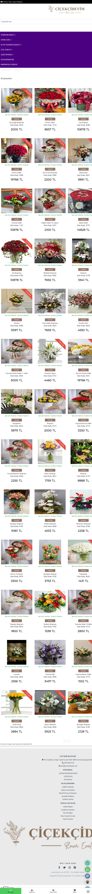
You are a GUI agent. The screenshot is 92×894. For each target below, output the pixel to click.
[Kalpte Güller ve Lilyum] (50, 200)
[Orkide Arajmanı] (50, 501)
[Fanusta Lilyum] (50, 351)
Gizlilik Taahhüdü (68, 787)
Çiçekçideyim (6, 70)
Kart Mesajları (68, 813)
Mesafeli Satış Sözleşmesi (68, 793)
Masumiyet (83, 173)
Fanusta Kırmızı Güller (83, 423)
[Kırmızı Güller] (50, 100)
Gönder (16, 119)
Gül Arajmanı (16, 273)
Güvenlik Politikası (68, 796)
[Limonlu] (16, 652)
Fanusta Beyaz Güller (83, 674)
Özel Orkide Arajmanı (50, 323)
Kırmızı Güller (50, 123)
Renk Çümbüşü (50, 474)
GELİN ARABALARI (7, 59)
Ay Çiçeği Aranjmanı (16, 123)
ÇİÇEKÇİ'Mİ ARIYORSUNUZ (68, 773)
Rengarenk (17, 423)
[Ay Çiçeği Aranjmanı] (16, 100)
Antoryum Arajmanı (83, 524)
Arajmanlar (18, 70)
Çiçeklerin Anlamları (67, 810)
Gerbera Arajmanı (50, 624)
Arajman (83, 273)
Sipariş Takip (53, 892)
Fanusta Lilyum (50, 373)
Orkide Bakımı (68, 807)
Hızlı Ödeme (68, 779)
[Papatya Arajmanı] (16, 602)
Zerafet (17, 323)
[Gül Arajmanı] (16, 251)
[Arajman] (50, 401)
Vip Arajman (83, 123)
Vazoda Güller (17, 223)
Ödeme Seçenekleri (68, 790)
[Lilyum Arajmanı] (50, 702)
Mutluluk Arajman (50, 273)
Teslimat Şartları (67, 799)
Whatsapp (10, 892)
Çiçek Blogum (18, 2)
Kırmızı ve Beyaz (17, 574)
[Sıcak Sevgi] (16, 702)
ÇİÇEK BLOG (68, 776)
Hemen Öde (7, 2)
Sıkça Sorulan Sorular (68, 816)
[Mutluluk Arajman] (50, 251)
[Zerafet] (16, 301)
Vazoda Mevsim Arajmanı (16, 474)
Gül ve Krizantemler (50, 173)
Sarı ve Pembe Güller (83, 373)
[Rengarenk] (16, 401)
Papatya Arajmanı (16, 624)
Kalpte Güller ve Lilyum (50, 223)
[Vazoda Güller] (16, 200)
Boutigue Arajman (16, 524)
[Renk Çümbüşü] (50, 451)
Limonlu (17, 674)
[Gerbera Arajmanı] (50, 602)
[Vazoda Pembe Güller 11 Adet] (16, 351)
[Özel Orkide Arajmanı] (50, 301)
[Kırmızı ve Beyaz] (16, 552)
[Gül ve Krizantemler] (50, 150)
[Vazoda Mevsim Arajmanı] (16, 451)
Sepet (74, 892)
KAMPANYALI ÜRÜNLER (9, 64)
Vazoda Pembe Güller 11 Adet (17, 373)
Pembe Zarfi (83, 323)
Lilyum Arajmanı (50, 725)
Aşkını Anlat (83, 223)
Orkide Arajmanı (50, 524)
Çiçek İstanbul (68, 819)
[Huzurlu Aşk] (50, 652)
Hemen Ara (32, 892)
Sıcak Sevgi (17, 725)
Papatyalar (83, 574)
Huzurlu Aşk (50, 674)
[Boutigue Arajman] (16, 501)
